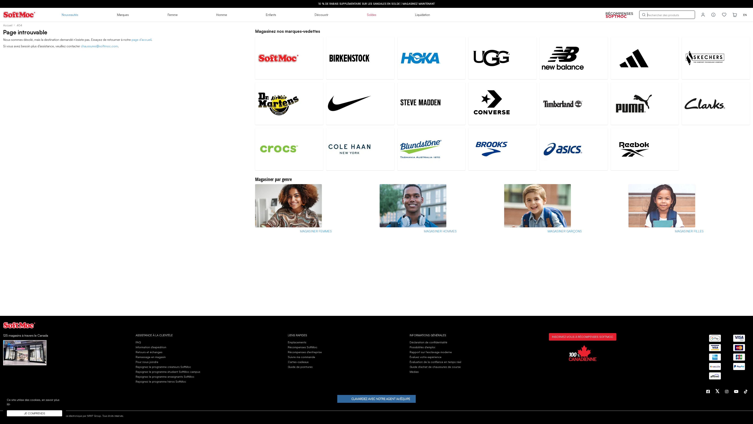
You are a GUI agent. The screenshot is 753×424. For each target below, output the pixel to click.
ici (8, 403)
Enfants (271, 15)
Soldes (371, 15)
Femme (172, 15)
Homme (221, 15)
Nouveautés (70, 15)
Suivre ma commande (301, 357)
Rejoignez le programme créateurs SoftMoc (163, 366)
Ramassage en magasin (151, 357)
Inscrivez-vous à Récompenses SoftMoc (582, 336)
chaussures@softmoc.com (99, 46)
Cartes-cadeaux (298, 362)
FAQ (138, 342)
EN (745, 14)
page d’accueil (141, 40)
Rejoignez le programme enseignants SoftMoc (165, 376)
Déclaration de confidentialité (428, 342)
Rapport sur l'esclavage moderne (431, 352)
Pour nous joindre (147, 362)
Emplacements (297, 342)
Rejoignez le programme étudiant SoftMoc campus (168, 371)
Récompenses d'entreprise (305, 352)
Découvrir (321, 15)
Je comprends (34, 413)
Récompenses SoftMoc (302, 347)
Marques (123, 15)
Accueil (7, 25)
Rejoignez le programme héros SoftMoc (161, 381)
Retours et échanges (149, 352)
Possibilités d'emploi (422, 347)
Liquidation (422, 15)
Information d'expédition (151, 347)
